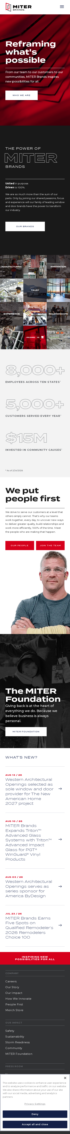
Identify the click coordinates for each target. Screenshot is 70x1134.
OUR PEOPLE (20, 545)
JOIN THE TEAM (50, 545)
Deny (35, 1114)
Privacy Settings (34, 1103)
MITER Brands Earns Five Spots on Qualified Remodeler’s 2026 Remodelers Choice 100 (29, 928)
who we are (22, 95)
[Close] (65, 1078)
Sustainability (14, 1036)
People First (14, 1004)
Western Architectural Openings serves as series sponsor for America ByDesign (28, 888)
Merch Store (14, 1010)
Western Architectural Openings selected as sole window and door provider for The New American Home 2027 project (29, 791)
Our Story (12, 987)
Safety (9, 1030)
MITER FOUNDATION (26, 731)
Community (13, 1048)
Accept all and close (35, 1124)
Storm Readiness (17, 1042)
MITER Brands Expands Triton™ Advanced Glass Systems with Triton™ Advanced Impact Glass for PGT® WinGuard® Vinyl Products (28, 842)
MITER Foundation (18, 1053)
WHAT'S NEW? (21, 757)
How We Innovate (18, 998)
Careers (11, 981)
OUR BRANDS (25, 226)
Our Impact (13, 993)
